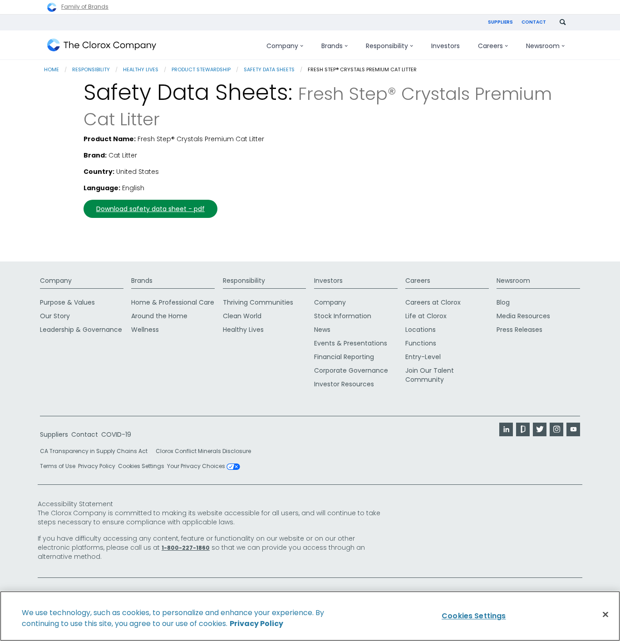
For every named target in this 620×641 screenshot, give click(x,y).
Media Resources (523, 315)
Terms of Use (57, 466)
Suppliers (500, 22)
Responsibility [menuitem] (387, 45)
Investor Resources (344, 384)
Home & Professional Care (172, 302)
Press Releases (519, 329)
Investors (328, 280)
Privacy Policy (96, 466)
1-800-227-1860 (186, 548)
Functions (420, 343)
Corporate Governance (351, 370)
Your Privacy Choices (196, 466)
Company (56, 280)
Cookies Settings (141, 466)
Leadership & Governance (81, 329)
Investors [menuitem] (445, 45)
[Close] (605, 615)
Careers (417, 280)
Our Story (55, 315)
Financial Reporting (344, 356)
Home (51, 69)
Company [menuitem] (282, 45)
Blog (503, 302)
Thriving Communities (258, 302)
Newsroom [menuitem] (543, 45)
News (322, 329)
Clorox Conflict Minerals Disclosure (203, 451)
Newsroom (513, 280)
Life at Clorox (426, 315)
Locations (420, 329)
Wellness (145, 329)
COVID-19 (116, 434)
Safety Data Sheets (269, 69)
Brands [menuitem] (332, 45)
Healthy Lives (140, 69)
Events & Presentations (350, 343)
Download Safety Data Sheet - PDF (150, 208)
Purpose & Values (67, 302)
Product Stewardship (201, 69)
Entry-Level (423, 356)
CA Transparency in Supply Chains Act (96, 451)
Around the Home (159, 315)
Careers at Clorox (433, 302)
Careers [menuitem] (490, 45)
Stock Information (342, 315)
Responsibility (91, 69)
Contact (534, 22)
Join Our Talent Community (429, 375)
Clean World (242, 315)
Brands (142, 280)
